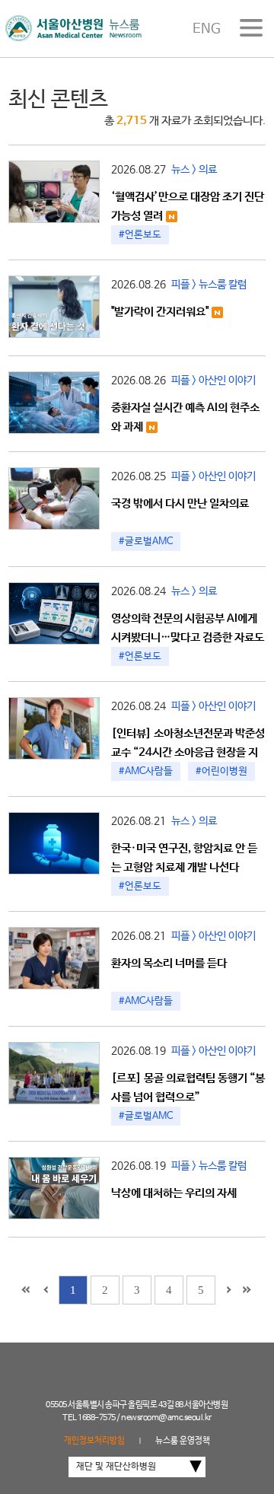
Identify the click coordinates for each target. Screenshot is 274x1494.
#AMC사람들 (146, 771)
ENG (207, 29)
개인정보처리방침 (94, 1440)
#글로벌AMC (146, 541)
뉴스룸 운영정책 (182, 1440)
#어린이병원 (221, 771)
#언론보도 (140, 235)
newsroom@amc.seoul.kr (166, 1417)
